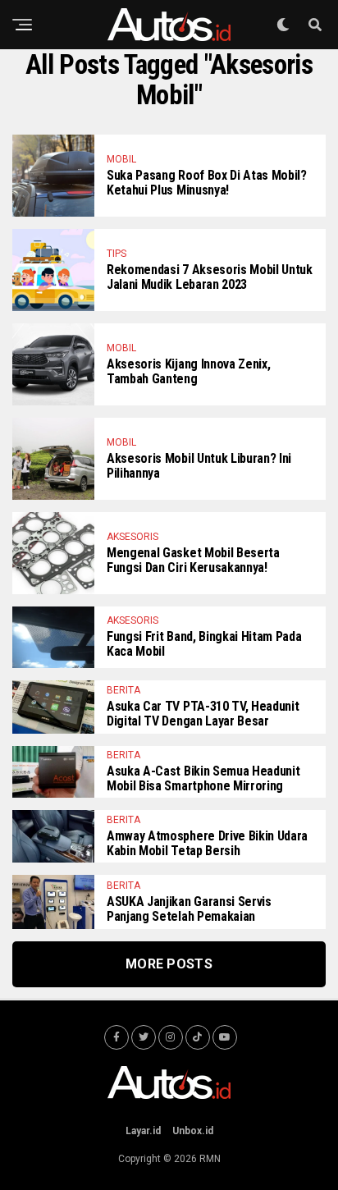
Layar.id (143, 1131)
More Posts (169, 964)
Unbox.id (192, 1131)
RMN (210, 1159)
